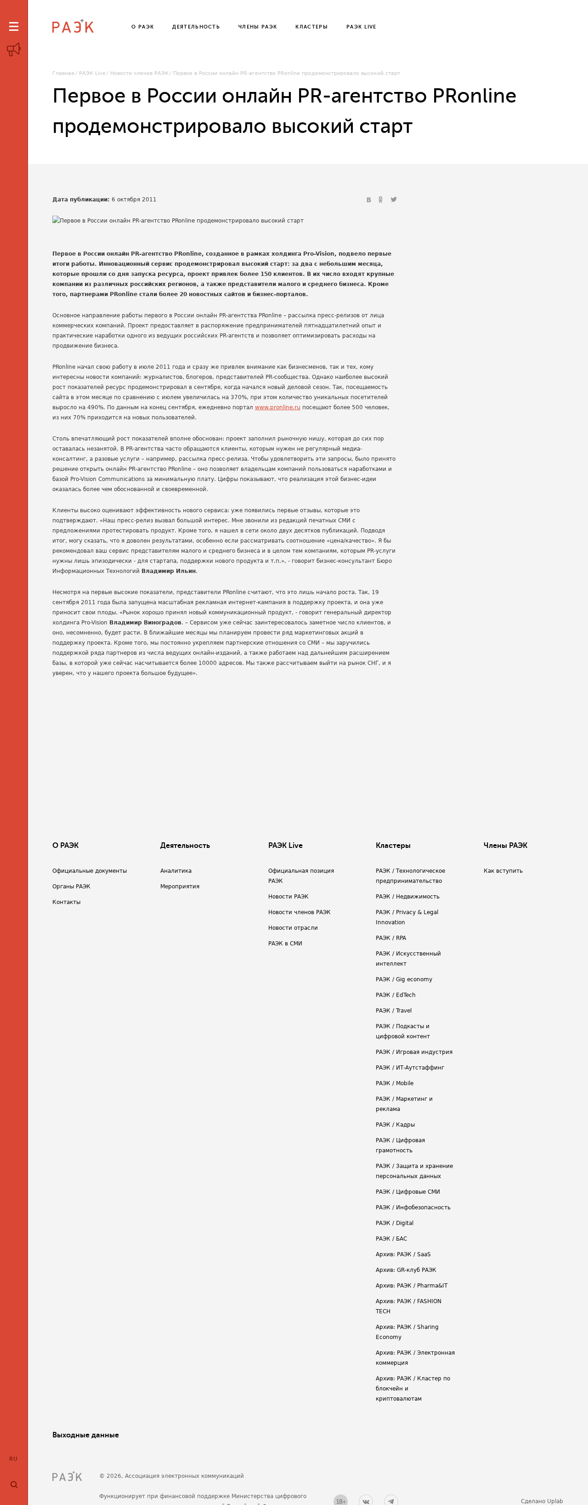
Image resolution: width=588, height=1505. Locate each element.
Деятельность (185, 845)
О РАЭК (65, 845)
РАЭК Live (92, 73)
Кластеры (393, 845)
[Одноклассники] (382, 200)
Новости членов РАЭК (139, 73)
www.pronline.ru (277, 407)
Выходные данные (85, 1435)
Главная (63, 73)
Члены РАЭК (505, 845)
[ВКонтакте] (370, 200)
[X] (393, 200)
